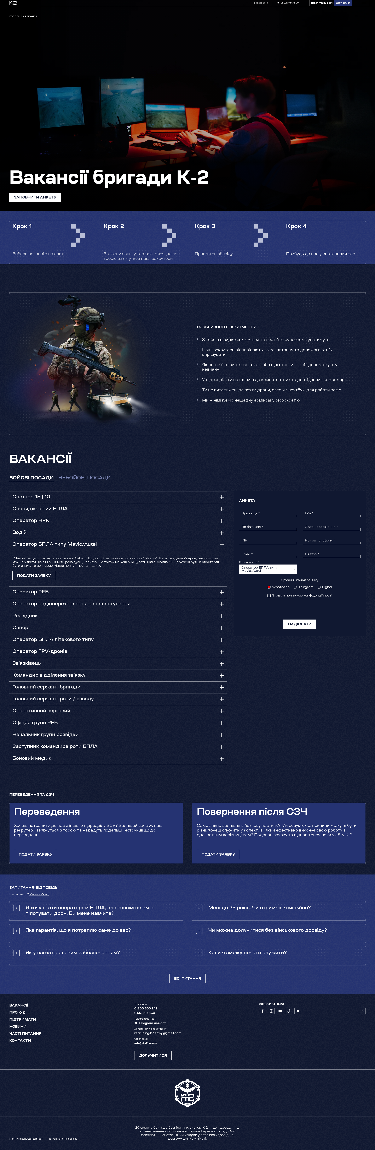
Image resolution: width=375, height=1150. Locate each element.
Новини (18, 1027)
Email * (247, 554)
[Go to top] (362, 1011)
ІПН (244, 540)
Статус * (312, 554)
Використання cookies (63, 1139)
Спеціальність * (249, 562)
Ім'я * (309, 513)
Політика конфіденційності (26, 1139)
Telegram (305, 587)
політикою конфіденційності (309, 595)
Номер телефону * (320, 540)
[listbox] (268, 569)
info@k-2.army (145, 1043)
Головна (15, 17)
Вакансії (18, 1005)
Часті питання (25, 1034)
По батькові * (252, 527)
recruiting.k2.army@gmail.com (157, 1033)
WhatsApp (281, 587)
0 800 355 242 (261, 3)
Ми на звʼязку (39, 894)
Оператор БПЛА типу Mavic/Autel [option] (259, 569)
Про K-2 (17, 1012)
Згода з (302, 595)
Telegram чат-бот (290, 3)
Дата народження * (321, 527)
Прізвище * (250, 513)
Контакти (20, 1041)
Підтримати (22, 1019)
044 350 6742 (145, 1013)
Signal (327, 587)
